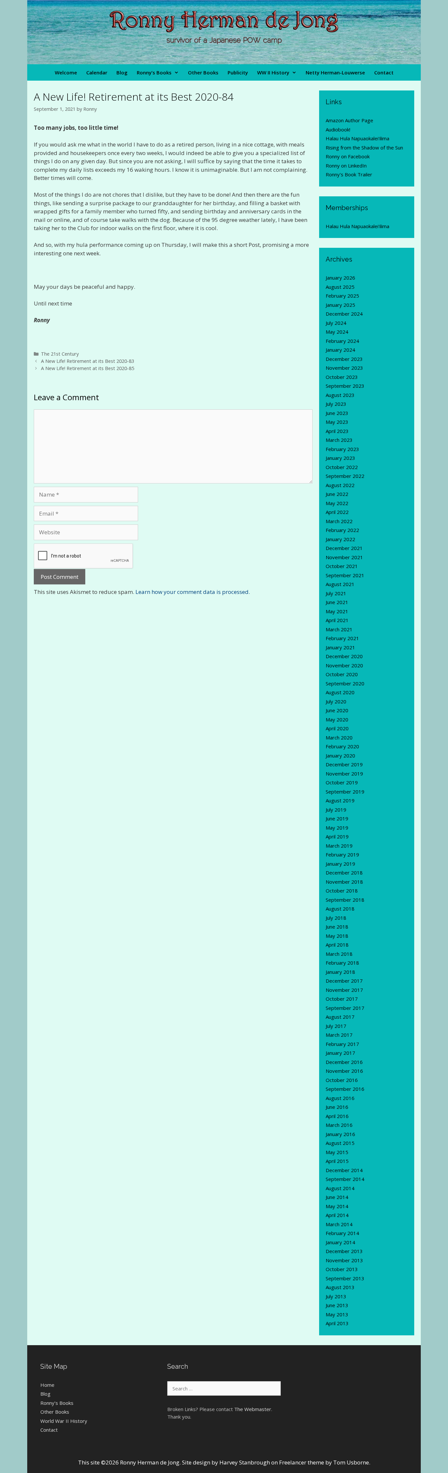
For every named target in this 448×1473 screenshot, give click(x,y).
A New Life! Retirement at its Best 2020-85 (87, 368)
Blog (122, 72)
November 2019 (344, 773)
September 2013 (345, 1278)
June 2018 (337, 926)
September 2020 (345, 683)
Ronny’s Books (154, 72)
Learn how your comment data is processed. (192, 592)
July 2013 (336, 1296)
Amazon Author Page (349, 120)
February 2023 (342, 449)
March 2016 (339, 1125)
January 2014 (340, 1242)
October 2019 (342, 782)
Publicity (238, 72)
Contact (384, 72)
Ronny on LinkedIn (346, 165)
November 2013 (344, 1260)
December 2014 (344, 1170)
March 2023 (339, 440)
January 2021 (340, 647)
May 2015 (337, 1152)
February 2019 (342, 854)
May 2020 (337, 719)
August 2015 (340, 1143)
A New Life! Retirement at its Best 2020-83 (87, 361)
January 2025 (340, 305)
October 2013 (342, 1269)
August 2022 (340, 485)
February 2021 (342, 638)
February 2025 (342, 295)
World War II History (63, 1421)
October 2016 (342, 1080)
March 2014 (339, 1224)
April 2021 (337, 620)
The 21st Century (60, 354)
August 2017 (340, 1016)
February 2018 (342, 962)
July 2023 (336, 404)
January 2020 (340, 755)
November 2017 (344, 990)
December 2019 (344, 764)
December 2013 (344, 1251)
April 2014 (337, 1215)
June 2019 (337, 818)
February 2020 (342, 746)
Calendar (96, 72)
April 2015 (337, 1161)
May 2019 (337, 827)
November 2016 (344, 1071)
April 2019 (337, 836)
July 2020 (336, 701)
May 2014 (337, 1206)
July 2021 (336, 593)
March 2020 (339, 737)
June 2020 (337, 710)
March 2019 (339, 845)
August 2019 (340, 800)
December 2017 (344, 980)
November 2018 (344, 881)
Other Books (203, 72)
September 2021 (345, 575)
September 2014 (345, 1179)
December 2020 (344, 656)
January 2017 (340, 1053)
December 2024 (344, 313)
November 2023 (344, 367)
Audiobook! (338, 129)
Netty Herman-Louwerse (335, 72)
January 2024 (340, 349)
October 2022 (342, 467)
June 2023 (337, 413)
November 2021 (344, 557)
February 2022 (342, 530)
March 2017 (339, 1034)
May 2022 (337, 503)
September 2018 (345, 899)
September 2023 (345, 386)
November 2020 (344, 665)
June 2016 (337, 1107)
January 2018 (340, 972)
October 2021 (342, 566)
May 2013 (337, 1314)
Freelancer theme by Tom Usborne (324, 1462)
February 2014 (342, 1233)
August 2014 (340, 1188)
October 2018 (342, 890)
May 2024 (337, 331)
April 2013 (337, 1323)
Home (47, 1385)
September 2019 (345, 791)
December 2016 (344, 1062)
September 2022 (345, 476)
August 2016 (340, 1098)
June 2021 (337, 602)
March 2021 (339, 629)
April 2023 (337, 431)
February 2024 (342, 341)
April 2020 (337, 728)
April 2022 (337, 512)
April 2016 (337, 1116)
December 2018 (344, 872)
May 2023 (337, 422)
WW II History (273, 72)
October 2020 (342, 674)
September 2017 (345, 1008)
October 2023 (342, 377)
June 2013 (337, 1305)
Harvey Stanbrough (244, 1462)
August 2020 (340, 692)
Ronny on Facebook (348, 156)
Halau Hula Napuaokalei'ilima (357, 138)
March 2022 (339, 521)
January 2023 (340, 458)
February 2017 (342, 1044)
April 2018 (337, 944)
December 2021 (344, 548)
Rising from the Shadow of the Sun (364, 147)
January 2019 (340, 863)
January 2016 (340, 1134)
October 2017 (342, 998)
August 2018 (340, 908)
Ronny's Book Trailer (349, 174)
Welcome (66, 72)
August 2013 (340, 1287)
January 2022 (340, 539)
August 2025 (340, 287)
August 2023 (340, 395)
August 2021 (340, 584)
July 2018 (336, 917)
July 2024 (336, 323)
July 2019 (336, 809)
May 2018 (337, 936)
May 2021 (337, 611)
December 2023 (344, 359)
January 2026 (340, 277)
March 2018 (339, 954)
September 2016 (345, 1089)
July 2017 (336, 1026)
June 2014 (337, 1197)
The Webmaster (252, 1409)
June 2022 (337, 494)
